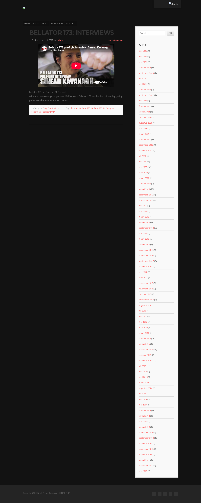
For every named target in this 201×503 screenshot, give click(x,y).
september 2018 (146, 228)
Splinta (59, 40)
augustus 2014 (145, 388)
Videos (57, 108)
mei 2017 (143, 272)
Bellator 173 (84, 108)
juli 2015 (142, 366)
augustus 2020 (145, 150)
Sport (50, 108)
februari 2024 (145, 67)
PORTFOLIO (57, 23)
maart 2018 (144, 239)
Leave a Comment (115, 40)
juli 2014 (142, 393)
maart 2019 (144, 216)
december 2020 (146, 145)
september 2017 (146, 261)
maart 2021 (144, 134)
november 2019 (146, 200)
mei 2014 (143, 404)
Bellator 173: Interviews (71, 32)
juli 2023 (142, 78)
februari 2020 (145, 183)
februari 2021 (145, 139)
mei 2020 (143, 167)
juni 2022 (143, 100)
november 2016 (146, 288)
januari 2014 (144, 416)
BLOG (35, 23)
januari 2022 (144, 111)
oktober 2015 (145, 355)
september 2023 (146, 73)
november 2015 (146, 349)
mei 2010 (143, 471)
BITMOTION (100, 12)
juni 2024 (143, 56)
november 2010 (146, 465)
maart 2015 (144, 382)
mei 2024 (143, 62)
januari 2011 (144, 460)
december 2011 (146, 449)
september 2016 (146, 299)
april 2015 (143, 377)
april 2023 (143, 84)
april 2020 (143, 172)
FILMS (45, 23)
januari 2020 (144, 189)
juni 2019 (143, 205)
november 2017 (146, 255)
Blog (45, 108)
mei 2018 (143, 233)
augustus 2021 (145, 123)
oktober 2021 (145, 117)
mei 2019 (143, 211)
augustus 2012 (145, 443)
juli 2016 (142, 310)
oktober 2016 (145, 294)
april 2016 (143, 327)
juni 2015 (143, 371)
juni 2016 (143, 316)
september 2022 (146, 95)
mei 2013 (143, 421)
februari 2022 (145, 106)
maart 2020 (144, 178)
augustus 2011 (145, 454)
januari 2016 (144, 344)
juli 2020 (142, 156)
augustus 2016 (145, 305)
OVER (27, 23)
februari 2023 (145, 89)
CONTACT (70, 23)
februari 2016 (145, 338)
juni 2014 (143, 399)
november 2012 (146, 432)
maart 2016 (144, 333)
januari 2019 (144, 222)
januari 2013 (144, 427)
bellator (74, 108)
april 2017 (143, 277)
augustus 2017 (145, 266)
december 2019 (146, 194)
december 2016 (146, 283)
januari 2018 (144, 244)
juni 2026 (143, 51)
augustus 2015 (145, 360)
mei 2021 (143, 128)
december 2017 (146, 250)
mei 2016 (143, 322)
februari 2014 (145, 410)
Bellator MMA (49, 112)
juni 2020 (143, 161)
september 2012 (146, 438)
